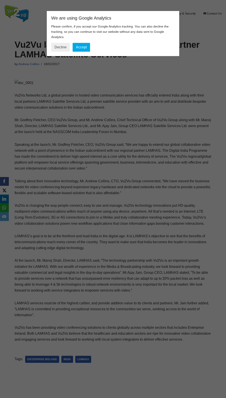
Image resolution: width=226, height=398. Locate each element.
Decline (61, 47)
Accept (81, 47)
